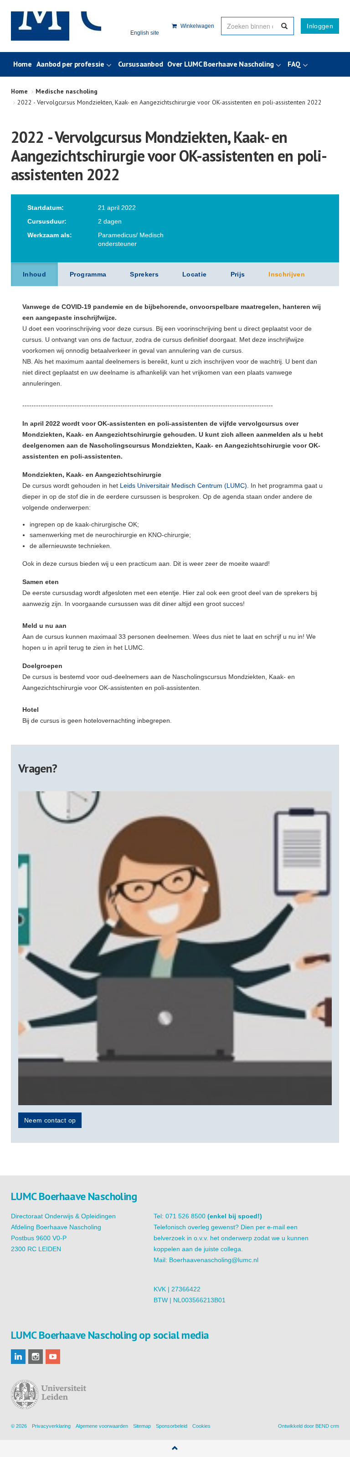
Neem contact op (50, 1120)
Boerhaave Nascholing (56, 26)
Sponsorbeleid (171, 1426)
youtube (53, 1356)
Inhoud (34, 274)
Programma (88, 274)
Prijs (238, 274)
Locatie (194, 274)
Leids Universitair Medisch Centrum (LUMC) (183, 485)
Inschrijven (286, 274)
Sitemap (142, 1426)
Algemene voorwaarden (102, 1426)
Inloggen (320, 26)
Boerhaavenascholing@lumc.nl (213, 1260)
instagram (35, 1356)
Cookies (201, 1426)
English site (144, 33)
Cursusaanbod (140, 63)
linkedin (18, 1356)
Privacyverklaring (51, 1426)
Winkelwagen (196, 26)
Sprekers (144, 274)
